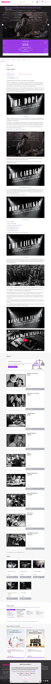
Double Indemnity (32, 473)
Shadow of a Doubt (32, 373)
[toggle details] (24, 657)
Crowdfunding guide (36, 607)
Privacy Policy (5, 680)
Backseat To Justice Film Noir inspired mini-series (23, 8)
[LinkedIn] (9, 669)
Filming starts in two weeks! (25, 54)
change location (30, 4)
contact (11, 70)
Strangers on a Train (33, 393)
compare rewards (12, 366)
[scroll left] (2, 25)
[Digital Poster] (25, 564)
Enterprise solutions (45, 669)
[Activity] (42, 2)
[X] (4, 669)
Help (31, 607)
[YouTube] (6, 669)
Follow (25, 49)
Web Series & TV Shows (10, 74)
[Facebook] (3, 669)
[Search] (19, 2)
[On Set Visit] (25, 585)
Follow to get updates (10, 617)
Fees (43, 665)
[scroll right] (48, 25)
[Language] (37, 2)
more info (8, 70)
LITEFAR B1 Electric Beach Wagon (34, 650)
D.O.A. (28, 453)
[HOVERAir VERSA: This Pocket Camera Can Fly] (16, 638)
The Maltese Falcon (32, 533)
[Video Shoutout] (38, 564)
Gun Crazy (30, 513)
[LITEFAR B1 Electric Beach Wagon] (35, 638)
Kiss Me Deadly (31, 433)
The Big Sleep (31, 413)
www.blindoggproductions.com (16, 225)
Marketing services (45, 666)
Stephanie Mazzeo (9, 9)
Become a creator (45, 667)
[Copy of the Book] (12, 564)
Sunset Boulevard (32, 493)
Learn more (11, 615)
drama (21, 74)
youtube (30, 74)
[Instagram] (7, 669)
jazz (26, 74)
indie (24, 74)
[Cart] (40, 2)
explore (31, 627)
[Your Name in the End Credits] (12, 585)
